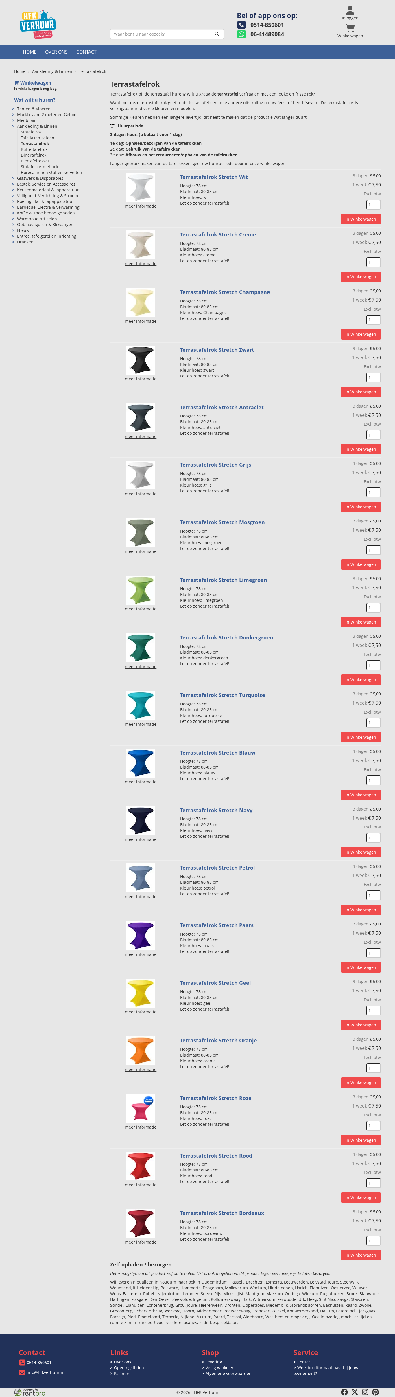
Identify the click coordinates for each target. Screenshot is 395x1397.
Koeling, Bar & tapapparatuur (45, 201)
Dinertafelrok (33, 155)
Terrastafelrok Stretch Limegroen (223, 579)
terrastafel (227, 94)
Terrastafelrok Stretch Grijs (215, 464)
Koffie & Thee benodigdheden (46, 213)
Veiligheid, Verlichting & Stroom (47, 195)
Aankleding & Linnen (52, 71)
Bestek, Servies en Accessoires (46, 184)
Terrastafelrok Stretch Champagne (225, 292)
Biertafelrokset (35, 161)
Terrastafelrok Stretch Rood (216, 1155)
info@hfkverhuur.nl (45, 1372)
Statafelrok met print (41, 166)
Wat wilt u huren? (35, 100)
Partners (122, 1373)
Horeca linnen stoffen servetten (51, 172)
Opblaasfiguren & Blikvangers (46, 224)
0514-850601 (39, 1362)
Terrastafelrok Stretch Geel (215, 982)
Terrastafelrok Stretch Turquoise (222, 695)
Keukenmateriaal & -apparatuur (48, 189)
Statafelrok (31, 132)
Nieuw (23, 230)
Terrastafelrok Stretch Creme (218, 234)
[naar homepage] (60, 24)
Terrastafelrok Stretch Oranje (218, 1040)
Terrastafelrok (35, 143)
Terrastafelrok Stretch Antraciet (222, 407)
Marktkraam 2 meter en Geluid (47, 114)
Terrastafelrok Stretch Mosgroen (222, 522)
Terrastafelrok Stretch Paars (217, 925)
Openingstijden (129, 1367)
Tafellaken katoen (37, 137)
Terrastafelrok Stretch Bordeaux (222, 1212)
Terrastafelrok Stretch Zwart (217, 349)
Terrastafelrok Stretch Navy (216, 810)
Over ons (56, 52)
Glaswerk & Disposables (40, 178)
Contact (86, 52)
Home (29, 52)
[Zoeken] (217, 33)
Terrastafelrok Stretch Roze (216, 1097)
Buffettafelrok (34, 149)
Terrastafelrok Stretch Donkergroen (226, 637)
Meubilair (26, 120)
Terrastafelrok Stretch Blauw (217, 752)
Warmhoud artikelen (37, 218)
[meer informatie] (140, 187)
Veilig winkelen (220, 1367)
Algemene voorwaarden (229, 1373)
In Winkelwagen (361, 219)
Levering (214, 1362)
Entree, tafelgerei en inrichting (46, 236)
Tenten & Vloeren (34, 108)
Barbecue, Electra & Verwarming (48, 207)
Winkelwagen (35, 83)
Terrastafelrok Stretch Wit (214, 176)
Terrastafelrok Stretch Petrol (217, 867)
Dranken (25, 242)
